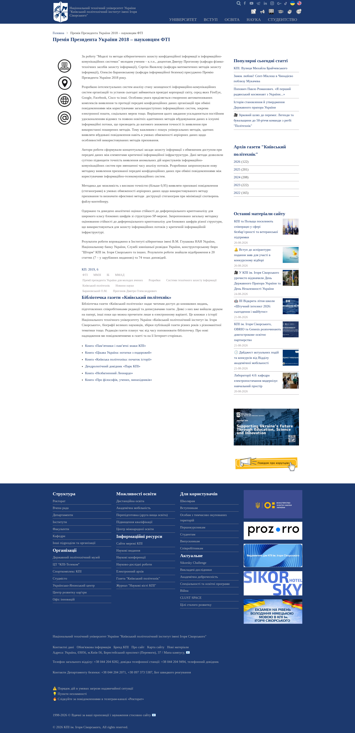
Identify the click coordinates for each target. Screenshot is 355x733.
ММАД (119, 275)
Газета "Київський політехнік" (138, 578)
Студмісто (60, 578)
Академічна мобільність (133, 508)
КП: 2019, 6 (90, 269)
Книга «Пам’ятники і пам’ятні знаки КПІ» (115, 346)
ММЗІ (97, 275)
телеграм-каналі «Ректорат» (124, 699)
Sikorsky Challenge (193, 563)
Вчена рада (61, 508)
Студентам (187, 534)
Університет (183, 19)
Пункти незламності (72, 694)
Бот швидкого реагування (172, 672)
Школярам (187, 501)
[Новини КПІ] (253, 11)
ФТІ (85, 275)
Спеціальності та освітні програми (205, 584)
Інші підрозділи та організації (74, 543)
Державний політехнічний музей (76, 557)
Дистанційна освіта (130, 501)
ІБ (108, 275)
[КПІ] (292, 3)
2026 (237, 161)
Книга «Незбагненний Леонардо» (109, 373)
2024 (237, 177)
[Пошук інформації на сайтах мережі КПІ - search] (238, 3)
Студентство (282, 19)
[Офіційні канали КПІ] (258, 3)
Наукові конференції (131, 557)
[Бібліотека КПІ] (289, 11)
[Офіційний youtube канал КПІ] (251, 3)
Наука (254, 19)
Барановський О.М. (94, 291)
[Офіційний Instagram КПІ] (272, 3)
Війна (184, 590)
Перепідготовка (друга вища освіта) (142, 515)
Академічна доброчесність (199, 577)
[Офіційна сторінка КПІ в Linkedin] (265, 3)
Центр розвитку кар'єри (70, 592)
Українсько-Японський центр (74, 585)
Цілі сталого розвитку (196, 605)
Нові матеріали (178, 647)
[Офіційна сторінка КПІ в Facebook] (245, 3)
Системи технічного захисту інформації (191, 280)
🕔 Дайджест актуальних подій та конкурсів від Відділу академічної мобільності (256, 357)
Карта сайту (155, 647)
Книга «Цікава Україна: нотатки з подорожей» (118, 352)
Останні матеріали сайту (259, 213)
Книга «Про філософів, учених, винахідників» (118, 380)
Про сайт (137, 647)
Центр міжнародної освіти (135, 529)
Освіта (232, 19)
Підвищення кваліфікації (134, 522)
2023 (237, 185)
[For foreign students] (298, 11)
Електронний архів (130, 571)
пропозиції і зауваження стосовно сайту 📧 (125, 715)
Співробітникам (191, 548)
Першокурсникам (192, 527)
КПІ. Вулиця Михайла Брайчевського (260, 68)
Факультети (61, 529)
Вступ (211, 19)
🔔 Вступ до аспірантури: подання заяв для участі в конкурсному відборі (252, 255)
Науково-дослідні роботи (134, 564)
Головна (58, 33)
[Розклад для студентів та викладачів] (271, 11)
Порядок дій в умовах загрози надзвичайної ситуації (95, 688)
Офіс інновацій (64, 599)
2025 (237, 169)
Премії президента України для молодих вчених (112, 280)
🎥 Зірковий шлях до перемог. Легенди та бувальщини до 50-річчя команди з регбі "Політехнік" (264, 120)
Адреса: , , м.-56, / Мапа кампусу (118, 652)
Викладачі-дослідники (196, 570)
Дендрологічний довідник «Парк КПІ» (112, 366)
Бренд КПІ (121, 647)
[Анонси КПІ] (262, 11)
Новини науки (125, 285)
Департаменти (63, 515)
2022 (237, 193)
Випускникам (190, 541)
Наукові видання (128, 550)
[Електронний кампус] (280, 11)
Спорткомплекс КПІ (67, 571)
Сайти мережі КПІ (129, 543)
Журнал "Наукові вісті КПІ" (136, 585)
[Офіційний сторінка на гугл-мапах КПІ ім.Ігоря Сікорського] (279, 3)
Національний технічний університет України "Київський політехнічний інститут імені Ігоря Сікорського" (103, 11)
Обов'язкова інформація (94, 647)
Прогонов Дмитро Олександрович (135, 291)
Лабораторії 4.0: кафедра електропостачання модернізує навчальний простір (256, 380)
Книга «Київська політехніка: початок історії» (118, 359)
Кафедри (59, 536)
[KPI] (299, 3)
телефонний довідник (203, 662)
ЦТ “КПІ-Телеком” (66, 564)
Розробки (154, 280)
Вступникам (189, 508)
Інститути (60, 522)
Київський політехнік (96, 285)
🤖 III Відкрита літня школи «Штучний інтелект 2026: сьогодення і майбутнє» (254, 306)
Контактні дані (63, 647)
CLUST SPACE (191, 598)
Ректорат (59, 501)
